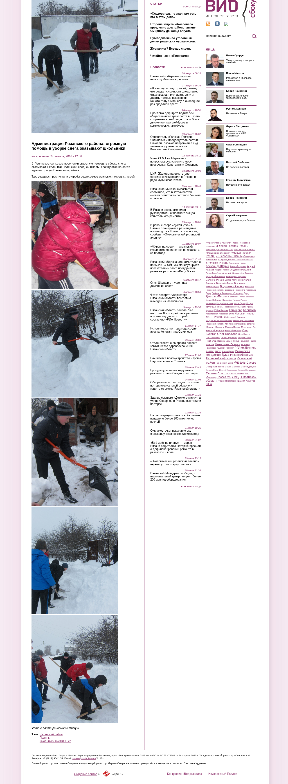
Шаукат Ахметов (246, 381)
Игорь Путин (239, 303)
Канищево (235, 310)
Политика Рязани (227, 344)
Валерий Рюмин (215, 280)
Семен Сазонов (232, 367)
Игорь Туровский (225, 307)
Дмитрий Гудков (237, 297)
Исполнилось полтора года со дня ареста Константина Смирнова (173, 330)
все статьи (190, 6)
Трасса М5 (224, 377)
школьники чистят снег (55, 741)
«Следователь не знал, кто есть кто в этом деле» (173, 15)
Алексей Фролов (238, 266)
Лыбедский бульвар (234, 317)
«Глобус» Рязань (230, 243)
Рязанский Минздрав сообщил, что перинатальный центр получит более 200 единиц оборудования (175, 476)
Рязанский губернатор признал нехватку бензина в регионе (171, 78)
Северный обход (215, 366)
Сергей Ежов (212, 370)
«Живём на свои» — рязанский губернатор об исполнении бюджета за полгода (174, 250)
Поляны (45, 737)
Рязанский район (51, 734)
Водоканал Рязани (232, 286)
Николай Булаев (215, 330)
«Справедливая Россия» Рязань (235, 259)
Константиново (244, 313)
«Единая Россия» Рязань (232, 246)
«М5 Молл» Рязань (244, 249)
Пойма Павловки (241, 341)
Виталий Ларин (224, 283)
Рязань (240, 362)
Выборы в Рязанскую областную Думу (230, 293)
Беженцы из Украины (236, 276)
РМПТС (210, 351)
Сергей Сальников (228, 370)
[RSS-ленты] (208, 24)
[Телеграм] (226, 24)
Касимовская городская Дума (220, 314)
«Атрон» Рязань (213, 243)
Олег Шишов (244, 334)
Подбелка (211, 341)
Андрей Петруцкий (240, 269)
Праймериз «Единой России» (220, 348)
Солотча (223, 373)
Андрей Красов (222, 270)
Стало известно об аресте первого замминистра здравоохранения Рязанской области (173, 346)
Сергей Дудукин (248, 367)
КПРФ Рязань (221, 310)
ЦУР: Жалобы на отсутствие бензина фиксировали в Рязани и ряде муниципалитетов (173, 177)
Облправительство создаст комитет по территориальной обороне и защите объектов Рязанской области (175, 385)
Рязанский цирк (224, 363)
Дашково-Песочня (217, 296)
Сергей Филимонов (247, 370)
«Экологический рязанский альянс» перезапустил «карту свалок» (174, 463)
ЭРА (209, 384)
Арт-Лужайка (247, 273)
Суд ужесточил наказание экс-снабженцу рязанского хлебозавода (174, 432)
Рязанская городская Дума (228, 352)
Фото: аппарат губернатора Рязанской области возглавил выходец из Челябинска (170, 298)
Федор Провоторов (227, 381)
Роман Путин (228, 351)
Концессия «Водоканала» (184, 773)
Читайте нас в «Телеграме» (169, 55)
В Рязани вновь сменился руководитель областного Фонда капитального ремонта (172, 213)
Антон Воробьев (213, 273)
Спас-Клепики (237, 373)
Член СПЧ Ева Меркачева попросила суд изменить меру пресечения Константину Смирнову (174, 161)
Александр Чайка (237, 263)
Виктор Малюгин (233, 280)
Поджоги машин (224, 341)
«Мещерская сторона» (218, 253)
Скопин (211, 373)
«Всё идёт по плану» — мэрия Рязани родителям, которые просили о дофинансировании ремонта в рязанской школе (175, 447)
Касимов (249, 310)
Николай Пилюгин (233, 330)
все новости (189, 67)
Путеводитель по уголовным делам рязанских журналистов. (173, 39)
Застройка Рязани (231, 300)
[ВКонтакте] (217, 24)
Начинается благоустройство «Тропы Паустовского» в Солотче (175, 360)
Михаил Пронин (232, 327)
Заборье (217, 300)
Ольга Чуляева (229, 337)
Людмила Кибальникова (219, 320)
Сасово (251, 362)
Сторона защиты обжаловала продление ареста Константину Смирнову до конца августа (173, 27)
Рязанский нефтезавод (221, 358)
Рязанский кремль (241, 354)
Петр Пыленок (244, 337)
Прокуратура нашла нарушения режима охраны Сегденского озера (174, 372)
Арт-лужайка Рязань (215, 276)
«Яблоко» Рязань (217, 262)
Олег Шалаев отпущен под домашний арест (168, 284)
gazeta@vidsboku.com (85, 758)
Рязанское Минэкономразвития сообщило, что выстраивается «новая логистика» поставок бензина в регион (175, 193)
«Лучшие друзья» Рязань (219, 249)
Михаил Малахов (215, 327)
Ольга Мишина (213, 337)
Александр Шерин (217, 266)
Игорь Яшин (240, 307)
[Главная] (231, 26)
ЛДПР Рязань (214, 316)
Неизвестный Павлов (222, 773)
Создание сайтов (87, 774)
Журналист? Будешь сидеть (170, 48)
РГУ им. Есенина (245, 347)
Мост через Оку (248, 327)
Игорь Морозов (224, 303)
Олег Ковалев (227, 334)
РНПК (218, 351)
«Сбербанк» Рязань (229, 256)
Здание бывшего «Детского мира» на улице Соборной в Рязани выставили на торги (175, 401)
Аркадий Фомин (231, 273)
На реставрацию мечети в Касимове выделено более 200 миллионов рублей (175, 418)
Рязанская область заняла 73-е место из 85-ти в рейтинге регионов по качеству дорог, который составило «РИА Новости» (174, 315)
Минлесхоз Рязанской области (239, 324)
